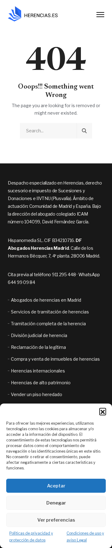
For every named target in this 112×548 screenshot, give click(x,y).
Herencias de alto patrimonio (41, 382)
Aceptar (56, 486)
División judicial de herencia (39, 335)
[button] (103, 411)
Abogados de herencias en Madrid (46, 300)
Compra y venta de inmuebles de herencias (55, 359)
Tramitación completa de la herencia (48, 323)
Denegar (56, 503)
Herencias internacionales (38, 370)
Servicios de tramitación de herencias (50, 311)
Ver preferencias (56, 520)
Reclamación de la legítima (38, 347)
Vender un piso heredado (36, 394)
